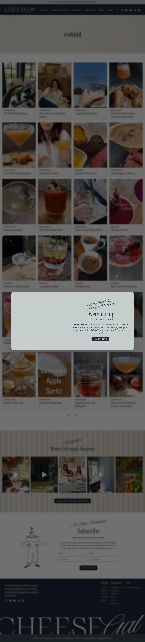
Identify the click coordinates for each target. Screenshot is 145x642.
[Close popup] (128, 297)
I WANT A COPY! (100, 339)
